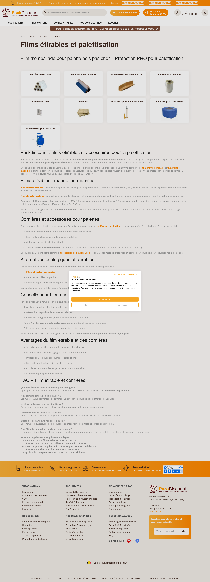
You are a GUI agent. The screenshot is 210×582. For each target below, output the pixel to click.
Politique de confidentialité (126, 274)
